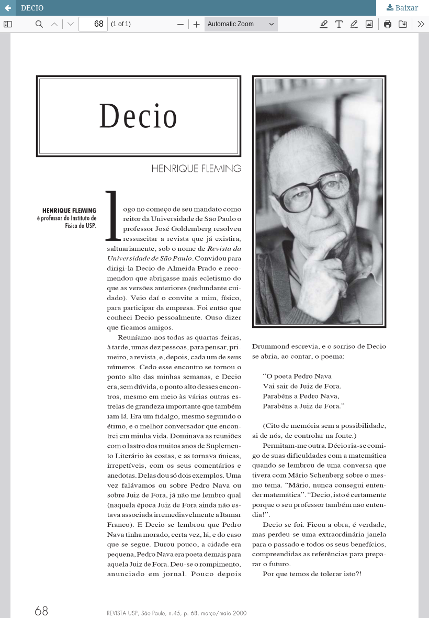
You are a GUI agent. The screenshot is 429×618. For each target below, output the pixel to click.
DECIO (32, 8)
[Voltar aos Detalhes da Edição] (8, 8)
